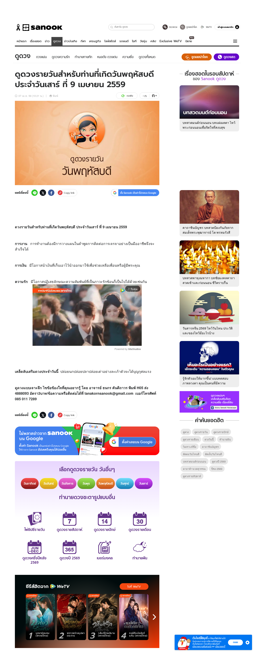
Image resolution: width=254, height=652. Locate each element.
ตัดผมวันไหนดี (191, 454)
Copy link (69, 192)
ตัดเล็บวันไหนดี (213, 454)
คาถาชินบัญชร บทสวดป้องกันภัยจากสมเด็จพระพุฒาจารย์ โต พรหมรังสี (208, 230)
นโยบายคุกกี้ (220, 646)
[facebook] (51, 192)
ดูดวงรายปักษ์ (221, 432)
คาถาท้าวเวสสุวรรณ (194, 469)
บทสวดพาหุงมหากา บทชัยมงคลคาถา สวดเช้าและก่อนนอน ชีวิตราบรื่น (209, 280)
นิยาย (188, 41)
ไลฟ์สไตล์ (110, 41)
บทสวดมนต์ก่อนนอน (194, 461)
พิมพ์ (55, 96)
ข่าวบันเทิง (70, 41)
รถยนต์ (124, 41)
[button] (111, 27)
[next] (154, 617)
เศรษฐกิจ (95, 41)
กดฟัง (130, 95)
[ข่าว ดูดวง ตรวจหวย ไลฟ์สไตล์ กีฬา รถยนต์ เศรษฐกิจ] (39, 27)
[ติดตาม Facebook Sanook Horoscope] (209, 401)
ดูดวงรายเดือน (191, 439)
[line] (34, 192)
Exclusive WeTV (171, 41)
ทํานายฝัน (225, 439)
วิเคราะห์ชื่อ (189, 447)
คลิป (153, 41)
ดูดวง (57, 41)
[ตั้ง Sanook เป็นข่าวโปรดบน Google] (87, 439)
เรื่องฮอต (35, 41)
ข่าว (47, 41)
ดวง (18, 226)
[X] (43, 192)
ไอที (134, 41)
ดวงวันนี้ (209, 439)
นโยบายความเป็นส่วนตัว (202, 646)
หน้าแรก (22, 41)
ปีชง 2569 (216, 469)
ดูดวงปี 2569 (219, 461)
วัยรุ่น (143, 41)
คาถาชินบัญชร (210, 447)
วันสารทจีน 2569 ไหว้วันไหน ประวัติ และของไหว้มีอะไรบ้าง (208, 330)
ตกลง (235, 642)
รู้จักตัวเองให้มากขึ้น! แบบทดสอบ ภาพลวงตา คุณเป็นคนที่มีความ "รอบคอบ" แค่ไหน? (205, 383)
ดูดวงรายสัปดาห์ (192, 476)
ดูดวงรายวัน (201, 432)
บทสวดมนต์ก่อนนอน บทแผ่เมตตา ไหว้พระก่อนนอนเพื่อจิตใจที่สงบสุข (209, 125)
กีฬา (83, 41)
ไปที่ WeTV (134, 587)
